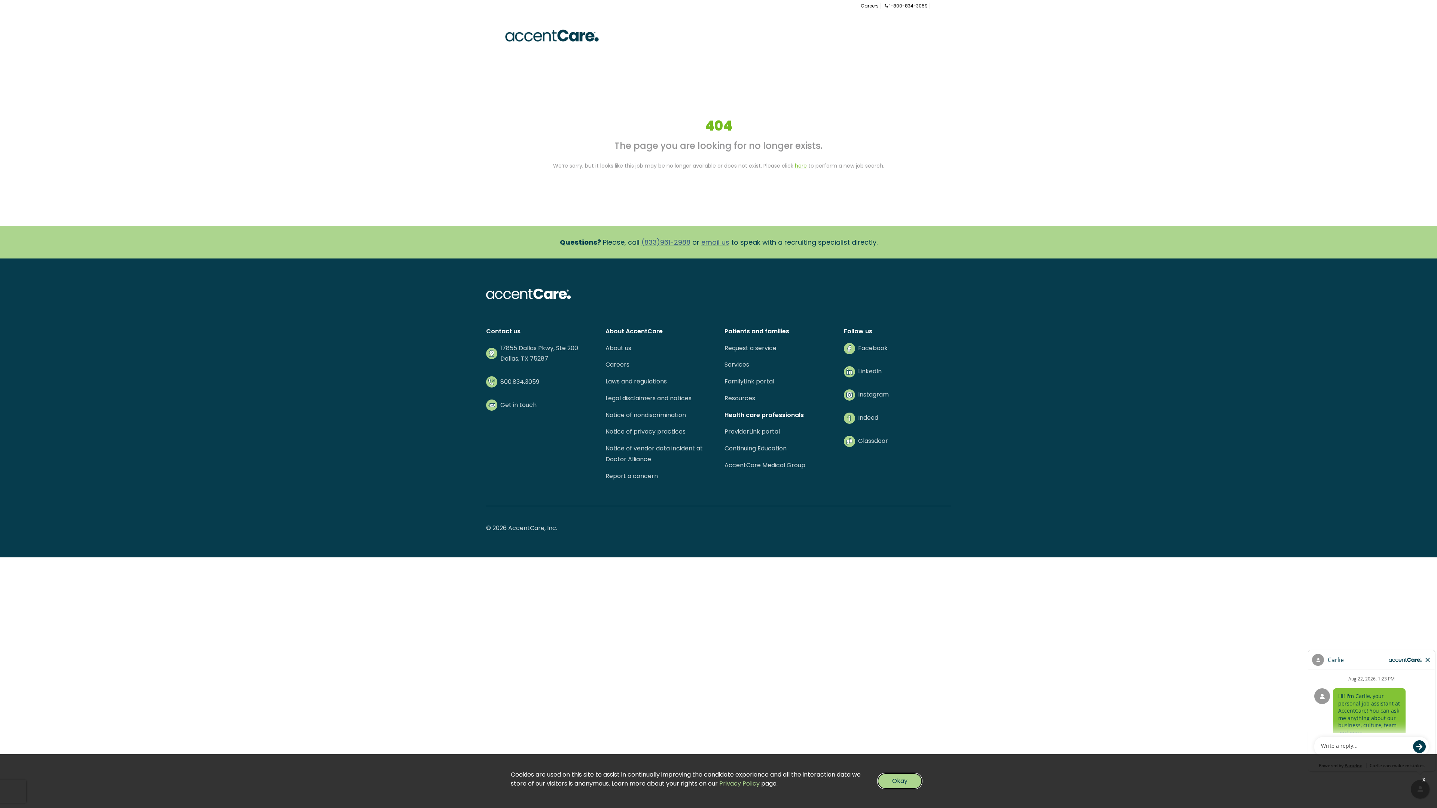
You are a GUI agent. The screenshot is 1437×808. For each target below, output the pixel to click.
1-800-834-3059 (908, 6)
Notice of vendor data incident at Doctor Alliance (654, 453)
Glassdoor (873, 441)
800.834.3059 (519, 381)
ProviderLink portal (752, 431)
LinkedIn (870, 371)
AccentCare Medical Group (764, 465)
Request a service (750, 348)
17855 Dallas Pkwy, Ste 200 (539, 348)
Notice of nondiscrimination (645, 415)
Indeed (868, 417)
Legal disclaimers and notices (648, 398)
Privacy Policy (739, 783)
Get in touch (518, 405)
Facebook (873, 348)
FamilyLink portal (749, 381)
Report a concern (631, 476)
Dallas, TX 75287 (524, 358)
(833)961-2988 (665, 242)
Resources (739, 398)
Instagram (873, 394)
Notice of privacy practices (645, 431)
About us (618, 348)
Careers (870, 6)
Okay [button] (899, 781)
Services (736, 364)
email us (715, 242)
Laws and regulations (636, 381)
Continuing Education (755, 448)
